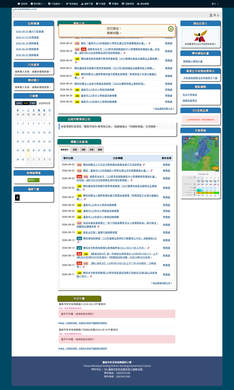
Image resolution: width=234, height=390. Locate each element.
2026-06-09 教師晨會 (27, 49)
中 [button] (215, 15)
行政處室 (55, 3)
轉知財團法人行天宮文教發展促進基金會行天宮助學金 (112, 164)
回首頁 (24, 3)
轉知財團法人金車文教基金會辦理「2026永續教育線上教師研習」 (110, 83)
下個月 (33, 103)
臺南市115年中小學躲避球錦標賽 (99, 95)
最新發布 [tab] (64, 149)
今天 (26, 103)
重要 (84, 49)
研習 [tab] (75, 149)
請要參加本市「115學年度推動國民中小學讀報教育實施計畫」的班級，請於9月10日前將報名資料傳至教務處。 (117, 50)
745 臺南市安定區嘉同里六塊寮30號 (123, 369)
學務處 (168, 89)
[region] (117, 133)
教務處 (168, 43)
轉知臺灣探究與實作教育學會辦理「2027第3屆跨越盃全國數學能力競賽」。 (115, 68)
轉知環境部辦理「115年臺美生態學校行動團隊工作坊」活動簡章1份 (120, 238)
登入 (214, 3)
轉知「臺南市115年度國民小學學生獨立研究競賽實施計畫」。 (114, 43)
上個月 (19, 103)
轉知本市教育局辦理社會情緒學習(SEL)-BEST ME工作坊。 (114, 247)
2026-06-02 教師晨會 (27, 55)
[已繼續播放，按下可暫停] (17, 197)
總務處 (166, 164)
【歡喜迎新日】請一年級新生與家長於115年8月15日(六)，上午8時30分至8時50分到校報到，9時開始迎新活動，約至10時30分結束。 (117, 255)
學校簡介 (38, 3)
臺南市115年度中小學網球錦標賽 (99, 101)
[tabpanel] (117, 221)
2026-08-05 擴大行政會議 (30, 31)
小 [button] (218, 15)
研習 (79, 238)
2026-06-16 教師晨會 (27, 43)
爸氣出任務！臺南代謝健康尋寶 (100, 232)
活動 (77, 58)
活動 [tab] (83, 149)
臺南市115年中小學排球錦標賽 (97, 89)
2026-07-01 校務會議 (27, 37)
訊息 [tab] (92, 149)
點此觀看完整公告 (164, 108)
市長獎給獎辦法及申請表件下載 (200, 78)
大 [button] (211, 15)
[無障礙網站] (34, 179)
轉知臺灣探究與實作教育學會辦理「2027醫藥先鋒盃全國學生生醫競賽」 (120, 58)
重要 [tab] (100, 149)
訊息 (77, 43)
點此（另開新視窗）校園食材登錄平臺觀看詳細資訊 (83, 323)
